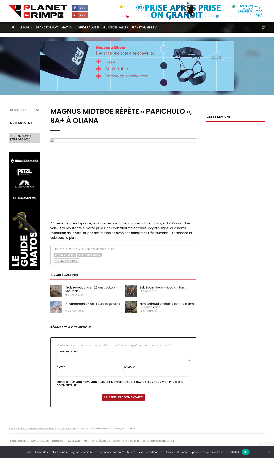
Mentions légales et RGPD (102, 441)
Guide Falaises (89, 27)
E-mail (130, 366)
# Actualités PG (65, 254)
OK (246, 452)
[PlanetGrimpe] (38, 11)
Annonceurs (40, 441)
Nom (61, 366)
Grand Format (47, 27)
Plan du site (131, 441)
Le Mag (24, 27)
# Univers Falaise (89, 254)
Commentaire (68, 351)
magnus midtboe (66, 260)
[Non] (269, 452)
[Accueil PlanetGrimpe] (13, 27)
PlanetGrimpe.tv (144, 27)
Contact (58, 441)
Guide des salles (115, 27)
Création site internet (158, 441)
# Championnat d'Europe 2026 (21, 137)
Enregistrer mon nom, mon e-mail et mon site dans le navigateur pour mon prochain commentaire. (120, 383)
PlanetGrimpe (18, 441)
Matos (67, 27)
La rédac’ (74, 441)
